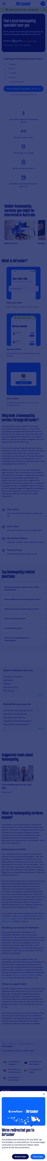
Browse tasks (20, 1156)
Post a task (38, 1156)
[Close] (44, 1094)
